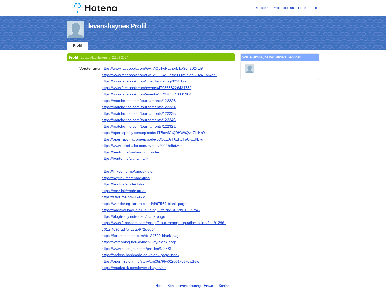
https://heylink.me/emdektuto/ (126, 178)
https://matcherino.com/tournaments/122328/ (139, 126)
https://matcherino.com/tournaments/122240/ (139, 120)
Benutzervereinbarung (184, 286)
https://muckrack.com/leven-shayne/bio (134, 268)
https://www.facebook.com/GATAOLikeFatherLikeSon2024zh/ (152, 68)
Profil (77, 46)
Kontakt (225, 286)
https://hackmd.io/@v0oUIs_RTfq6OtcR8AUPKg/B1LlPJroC (151, 210)
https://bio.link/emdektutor (123, 184)
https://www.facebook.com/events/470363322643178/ (146, 88)
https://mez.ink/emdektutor (124, 191)
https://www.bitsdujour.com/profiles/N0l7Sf (136, 248)
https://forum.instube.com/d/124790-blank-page (141, 236)
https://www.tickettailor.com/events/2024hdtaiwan (142, 145)
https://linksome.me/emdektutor (128, 171)
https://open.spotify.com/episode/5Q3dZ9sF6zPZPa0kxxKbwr (152, 139)
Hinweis (210, 286)
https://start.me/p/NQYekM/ (124, 197)
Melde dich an (284, 8)
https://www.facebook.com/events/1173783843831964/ (147, 94)
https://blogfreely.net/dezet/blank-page (133, 216)
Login (302, 8)
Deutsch (260, 8)
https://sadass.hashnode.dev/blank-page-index (140, 255)
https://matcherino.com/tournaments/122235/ (139, 113)
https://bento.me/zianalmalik (125, 158)
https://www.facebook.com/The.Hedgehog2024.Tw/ (144, 81)
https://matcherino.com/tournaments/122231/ (139, 107)
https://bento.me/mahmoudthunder (130, 152)
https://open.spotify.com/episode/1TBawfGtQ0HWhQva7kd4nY (153, 133)
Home (159, 286)
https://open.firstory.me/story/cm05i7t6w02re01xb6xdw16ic (150, 261)
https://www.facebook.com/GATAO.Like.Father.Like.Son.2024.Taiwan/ (159, 75)
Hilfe (313, 8)
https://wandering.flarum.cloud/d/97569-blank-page (144, 203)
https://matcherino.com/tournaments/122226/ (139, 101)
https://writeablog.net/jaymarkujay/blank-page (139, 242)
